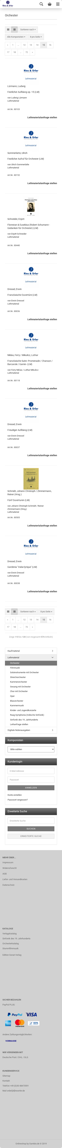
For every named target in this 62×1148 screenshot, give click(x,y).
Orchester (14, 663)
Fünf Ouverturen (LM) (18, 500)
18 (14, 52)
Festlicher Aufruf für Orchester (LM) (25, 158)
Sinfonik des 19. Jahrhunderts (24, 719)
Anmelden (31, 788)
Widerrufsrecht (9, 868)
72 (26, 52)
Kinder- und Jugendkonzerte (23, 710)
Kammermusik (17, 705)
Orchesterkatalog (10, 943)
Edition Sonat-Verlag (11, 955)
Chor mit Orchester (19, 691)
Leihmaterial (13, 657)
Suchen (31, 829)
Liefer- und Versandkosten (14, 879)
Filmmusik (15, 668)
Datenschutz (8, 885)
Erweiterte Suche (31, 836)
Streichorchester (18, 677)
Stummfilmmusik (10, 948)
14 (37, 45)
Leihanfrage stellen (19, 724)
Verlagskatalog (9, 933)
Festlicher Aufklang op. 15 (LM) (23, 92)
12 (24, 45)
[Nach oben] (53, 1143)
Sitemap (6, 1076)
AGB (4, 873)
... (18, 45)
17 (8, 52)
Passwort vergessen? (18, 800)
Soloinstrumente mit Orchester (24, 672)
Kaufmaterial (14, 651)
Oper (12, 696)
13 (31, 45)
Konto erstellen (15, 795)
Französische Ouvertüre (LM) (22, 295)
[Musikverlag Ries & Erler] (6, 4)
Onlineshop (21, 1143)
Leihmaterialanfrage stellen (42, 117)
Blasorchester (16, 701)
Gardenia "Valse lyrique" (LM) (22, 567)
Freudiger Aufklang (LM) (19, 430)
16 (50, 45)
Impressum (7, 862)
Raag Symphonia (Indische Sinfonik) (27, 715)
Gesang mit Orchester (20, 686)
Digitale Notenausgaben (19, 730)
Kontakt (6, 1081)
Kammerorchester (18, 682)
